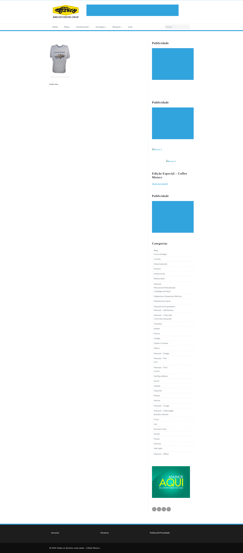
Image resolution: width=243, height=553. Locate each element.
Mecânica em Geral (162, 301)
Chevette (158, 323)
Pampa (157, 395)
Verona (157, 400)
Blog (66, 27)
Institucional (82, 27)
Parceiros (104, 532)
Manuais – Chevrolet (163, 315)
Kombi (157, 434)
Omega (157, 338)
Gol (155, 424)
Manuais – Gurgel (161, 405)
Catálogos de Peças (162, 291)
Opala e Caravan (161, 343)
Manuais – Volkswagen (164, 410)
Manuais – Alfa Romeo (163, 310)
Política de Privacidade (160, 532)
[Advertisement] (133, 10)
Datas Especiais (160, 264)
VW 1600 (158, 448)
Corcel (156, 371)
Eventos (157, 268)
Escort (156, 381)
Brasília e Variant (161, 414)
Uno (156, 362)
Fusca (156, 419)
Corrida (157, 259)
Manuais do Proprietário (164, 306)
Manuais (116, 27)
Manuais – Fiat (160, 358)
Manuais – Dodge (161, 353)
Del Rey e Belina (161, 376)
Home (55, 27)
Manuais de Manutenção (164, 287)
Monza (157, 333)
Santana (157, 443)
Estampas (100, 27)
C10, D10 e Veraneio (163, 319)
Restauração (159, 278)
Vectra (156, 348)
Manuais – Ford (160, 367)
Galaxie (157, 386)
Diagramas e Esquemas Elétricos (168, 296)
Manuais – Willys (161, 454)
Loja (130, 27)
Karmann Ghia (160, 429)
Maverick (158, 390)
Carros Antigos (160, 254)
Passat (157, 439)
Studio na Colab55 (160, 184)
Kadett (157, 328)
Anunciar (55, 532)
